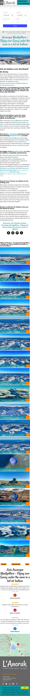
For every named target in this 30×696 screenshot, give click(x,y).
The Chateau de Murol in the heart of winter (12, 555)
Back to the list (16, 564)
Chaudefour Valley (23, 140)
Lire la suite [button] (15, 591)
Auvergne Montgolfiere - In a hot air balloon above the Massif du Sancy (12, 384)
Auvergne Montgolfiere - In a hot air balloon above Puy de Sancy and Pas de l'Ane (13, 435)
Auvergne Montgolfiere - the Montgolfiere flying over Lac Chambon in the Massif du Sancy (13, 504)
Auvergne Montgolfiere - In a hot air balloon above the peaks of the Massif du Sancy (13, 453)
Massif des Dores (16, 135)
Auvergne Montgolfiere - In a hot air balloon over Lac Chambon (12, 470)
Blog (6, 31)
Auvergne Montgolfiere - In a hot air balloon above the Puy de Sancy (13, 349)
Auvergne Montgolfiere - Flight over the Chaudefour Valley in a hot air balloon (13, 280)
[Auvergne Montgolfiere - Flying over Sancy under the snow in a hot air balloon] (9, 3)
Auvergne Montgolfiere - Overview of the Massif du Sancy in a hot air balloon (12, 315)
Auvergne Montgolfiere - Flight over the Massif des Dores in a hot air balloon (13, 298)
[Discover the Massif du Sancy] (15, 665)
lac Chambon (12, 134)
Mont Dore (22, 168)
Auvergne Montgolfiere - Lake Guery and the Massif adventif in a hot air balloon (13, 263)
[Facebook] (4, 684)
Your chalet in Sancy (10, 174)
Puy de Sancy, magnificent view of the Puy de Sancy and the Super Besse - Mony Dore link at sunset (13, 522)
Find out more (25, 694)
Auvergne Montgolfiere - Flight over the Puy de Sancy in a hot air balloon (13, 332)
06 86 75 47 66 (22, 1)
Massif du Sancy (18, 151)
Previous (3, 564)
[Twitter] (7, 684)
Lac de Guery (11, 168)
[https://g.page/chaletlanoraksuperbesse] (10, 684)
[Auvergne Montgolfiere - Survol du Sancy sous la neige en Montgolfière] (28, 1)
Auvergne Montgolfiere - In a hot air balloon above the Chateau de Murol (12, 487)
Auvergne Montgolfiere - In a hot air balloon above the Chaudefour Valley (12, 401)
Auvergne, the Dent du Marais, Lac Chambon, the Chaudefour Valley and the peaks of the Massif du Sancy (13, 540)
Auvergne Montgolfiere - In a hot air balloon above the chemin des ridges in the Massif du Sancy (13, 367)
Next (27, 564)
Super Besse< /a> (14, 170)
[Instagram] (14, 684)
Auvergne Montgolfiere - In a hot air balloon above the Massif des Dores (12, 418)
